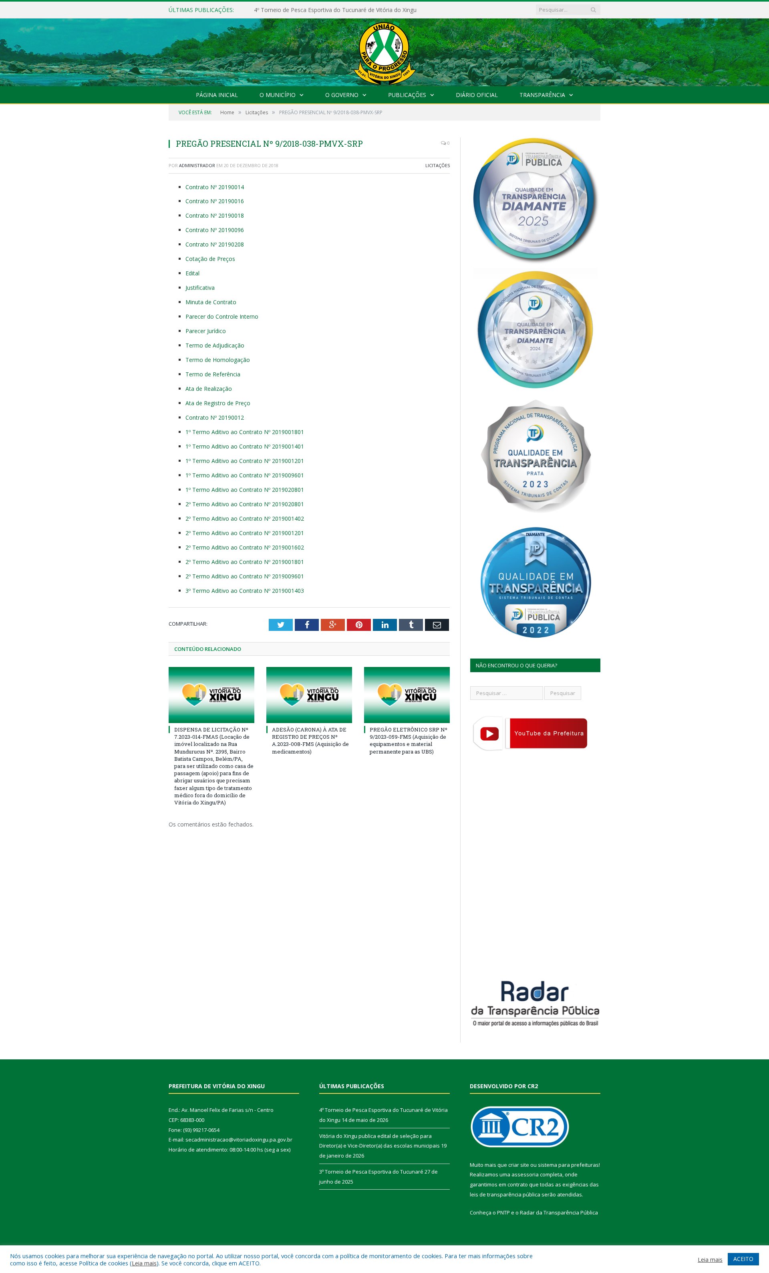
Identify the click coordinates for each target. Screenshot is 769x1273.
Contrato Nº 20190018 (214, 215)
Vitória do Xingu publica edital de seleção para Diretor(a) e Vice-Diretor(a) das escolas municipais (346, 10)
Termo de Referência (212, 374)
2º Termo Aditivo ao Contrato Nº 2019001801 (244, 562)
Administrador (197, 165)
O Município (278, 95)
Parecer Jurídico (205, 331)
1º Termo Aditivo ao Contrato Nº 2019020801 (244, 489)
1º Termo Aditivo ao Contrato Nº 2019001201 (244, 461)
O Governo (341, 95)
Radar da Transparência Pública (559, 1212)
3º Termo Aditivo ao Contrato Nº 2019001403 (244, 590)
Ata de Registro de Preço (217, 403)
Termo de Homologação (217, 360)
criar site (518, 1164)
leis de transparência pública (505, 1194)
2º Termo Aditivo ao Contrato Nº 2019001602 (244, 547)
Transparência (542, 95)
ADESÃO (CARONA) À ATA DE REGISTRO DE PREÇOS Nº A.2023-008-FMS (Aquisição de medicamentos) (310, 740)
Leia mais (144, 1263)
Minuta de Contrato (210, 302)
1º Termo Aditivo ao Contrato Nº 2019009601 (244, 475)
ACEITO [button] (743, 1259)
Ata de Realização (208, 388)
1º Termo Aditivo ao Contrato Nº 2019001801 (244, 432)
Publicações (407, 95)
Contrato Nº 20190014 (214, 187)
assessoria (525, 1174)
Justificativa (200, 287)
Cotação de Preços (210, 259)
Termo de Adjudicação (214, 345)
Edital (192, 273)
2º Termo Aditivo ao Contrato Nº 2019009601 (244, 576)
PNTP (503, 1212)
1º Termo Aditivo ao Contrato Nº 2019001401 (244, 446)
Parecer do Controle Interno (221, 316)
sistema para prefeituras (568, 1164)
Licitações (437, 165)
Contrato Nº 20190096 (214, 230)
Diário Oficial (477, 95)
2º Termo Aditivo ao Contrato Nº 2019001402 (244, 518)
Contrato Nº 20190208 (214, 244)
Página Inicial (217, 95)
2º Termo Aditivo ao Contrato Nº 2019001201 (244, 533)
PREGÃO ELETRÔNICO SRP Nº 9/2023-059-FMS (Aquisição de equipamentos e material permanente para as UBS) (408, 740)
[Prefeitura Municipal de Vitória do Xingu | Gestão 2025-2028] (384, 50)
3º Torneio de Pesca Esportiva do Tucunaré (371, 1171)
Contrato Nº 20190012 (214, 417)
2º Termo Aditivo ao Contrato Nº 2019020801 (244, 504)
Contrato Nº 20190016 (214, 201)
